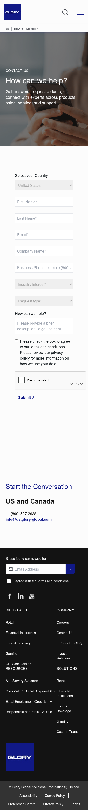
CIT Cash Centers (19, 663)
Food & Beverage (19, 643)
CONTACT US (17, 70)
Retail (10, 622)
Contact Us (65, 632)
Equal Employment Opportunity (29, 701)
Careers (63, 622)
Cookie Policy (55, 795)
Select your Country (31, 175)
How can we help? (30, 313)
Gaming (11, 653)
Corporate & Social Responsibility (30, 691)
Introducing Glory (69, 643)
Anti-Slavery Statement (23, 680)
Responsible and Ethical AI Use (29, 711)
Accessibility (28, 795)
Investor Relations (64, 655)
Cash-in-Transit (68, 731)
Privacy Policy (53, 804)
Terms (75, 804)
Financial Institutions (21, 632)
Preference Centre (21, 804)
